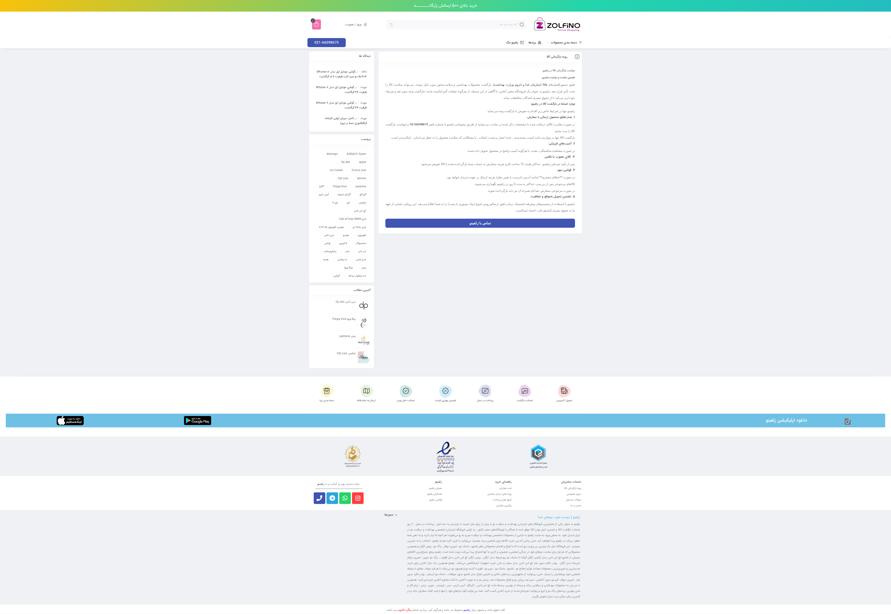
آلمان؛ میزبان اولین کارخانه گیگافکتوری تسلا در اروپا (346, 121)
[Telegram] (332, 498)
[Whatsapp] (345, 498)
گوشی (337, 276)
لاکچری (343, 243)
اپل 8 (335, 203)
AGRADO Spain (356, 154)
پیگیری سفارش (504, 506)
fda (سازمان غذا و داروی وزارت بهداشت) (520, 84)
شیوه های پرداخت (502, 500)
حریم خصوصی (574, 494)
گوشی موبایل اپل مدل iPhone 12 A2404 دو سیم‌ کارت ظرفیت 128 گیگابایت (342, 74)
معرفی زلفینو (435, 488)
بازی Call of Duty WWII (352, 219)
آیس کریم (324, 195)
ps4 (321, 187)
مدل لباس (361, 260)
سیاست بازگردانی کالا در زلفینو (559, 70)
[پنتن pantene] (363, 340)
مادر (347, 252)
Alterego (332, 154)
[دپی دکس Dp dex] (363, 306)
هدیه (326, 260)
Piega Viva (340, 187)
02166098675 (418, 124)
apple (362, 162)
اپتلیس (362, 203)
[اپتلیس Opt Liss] (363, 357)
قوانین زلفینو (435, 500)
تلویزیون (362, 235)
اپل (348, 203)
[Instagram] (358, 498)
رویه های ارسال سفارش (499, 494)
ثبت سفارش (505, 488)
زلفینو (771, 420)
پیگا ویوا (348, 268)
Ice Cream (336, 170)
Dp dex (345, 162)
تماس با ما (575, 506)
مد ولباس (342, 260)
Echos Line (359, 170)
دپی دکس (329, 235)
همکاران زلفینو (434, 494)
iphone (361, 178)
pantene (360, 187)
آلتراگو (363, 195)
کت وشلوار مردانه (357, 276)
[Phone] (319, 498)
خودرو (346, 235)
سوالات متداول (573, 500)
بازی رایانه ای (359, 227)
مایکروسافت (330, 252)
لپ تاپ (362, 252)
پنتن (364, 268)
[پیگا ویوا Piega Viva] (363, 323)
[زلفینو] (556, 24)
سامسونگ (361, 243)
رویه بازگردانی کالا (572, 488)
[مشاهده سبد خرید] (316, 24)
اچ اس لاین (360, 211)
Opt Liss (343, 178)
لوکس (327, 243)
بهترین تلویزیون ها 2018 (331, 227)
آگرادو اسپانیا (344, 195)
